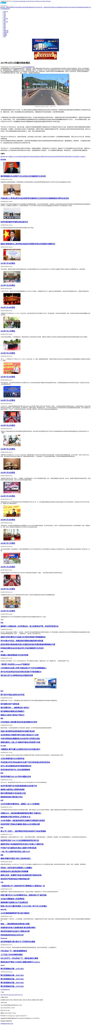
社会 (4, 14)
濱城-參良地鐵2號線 (35, 156)
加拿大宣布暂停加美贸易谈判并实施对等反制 (18, 731)
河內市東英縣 (75, 156)
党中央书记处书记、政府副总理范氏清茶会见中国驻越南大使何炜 (18, 7)
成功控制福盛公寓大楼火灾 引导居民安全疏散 (18, 942)
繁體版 (5, 35)
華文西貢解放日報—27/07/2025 (12, 986)
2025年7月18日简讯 (8, 520)
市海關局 (42, 156)
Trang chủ (5, 11)
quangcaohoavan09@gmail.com (15, 994)
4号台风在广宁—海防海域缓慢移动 (14, 951)
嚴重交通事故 (68, 156)
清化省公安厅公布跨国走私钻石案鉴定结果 (17, 675)
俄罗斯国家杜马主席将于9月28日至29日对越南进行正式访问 (23, 176)
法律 (4, 15)
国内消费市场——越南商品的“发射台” (15, 708)
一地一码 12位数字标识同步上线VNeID (15, 851)
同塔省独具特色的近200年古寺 (12, 935)
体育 (4, 24)
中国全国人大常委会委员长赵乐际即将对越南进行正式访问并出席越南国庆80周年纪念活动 (35, 198)
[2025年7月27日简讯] (11, 327)
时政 (4, 12)
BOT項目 (15, 156)
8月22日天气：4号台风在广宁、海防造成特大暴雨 (19, 958)
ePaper (3, 965)
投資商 (19, 156)
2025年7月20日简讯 (8, 472)
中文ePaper (48, 1)
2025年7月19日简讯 (8, 496)
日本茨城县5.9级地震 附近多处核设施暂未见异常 (19, 722)
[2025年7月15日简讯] (11, 585)
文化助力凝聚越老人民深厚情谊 (12, 899)
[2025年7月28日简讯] (11, 304)
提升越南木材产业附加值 (10, 704)
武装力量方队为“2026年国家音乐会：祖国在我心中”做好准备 (24, 895)
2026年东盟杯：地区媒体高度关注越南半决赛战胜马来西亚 (23, 820)
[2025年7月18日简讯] (11, 516)
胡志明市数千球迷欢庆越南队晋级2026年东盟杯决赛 (20, 824)
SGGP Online (16, 1)
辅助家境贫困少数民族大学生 (12, 797)
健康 (4, 27)
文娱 (4, 29)
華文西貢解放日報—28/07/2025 (12, 983)
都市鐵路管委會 (25, 156)
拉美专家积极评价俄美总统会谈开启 (14, 222)
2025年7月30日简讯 (8, 263)
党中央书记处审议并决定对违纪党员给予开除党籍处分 (21, 672)
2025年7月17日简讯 (8, 543)
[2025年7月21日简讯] (11, 445)
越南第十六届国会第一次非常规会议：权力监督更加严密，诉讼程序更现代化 (30, 626)
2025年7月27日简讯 (8, 331)
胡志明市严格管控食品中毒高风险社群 (15, 879)
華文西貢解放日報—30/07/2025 (12, 975)
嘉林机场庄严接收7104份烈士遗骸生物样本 (20, 962)
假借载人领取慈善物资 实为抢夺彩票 (14, 655)
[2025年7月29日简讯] (11, 282)
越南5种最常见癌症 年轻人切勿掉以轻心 (16, 858)
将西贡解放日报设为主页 (7, 1023)
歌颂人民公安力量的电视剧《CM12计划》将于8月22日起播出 (24, 906)
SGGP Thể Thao (30, 1)
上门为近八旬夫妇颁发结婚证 (12, 954)
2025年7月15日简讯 (8, 589)
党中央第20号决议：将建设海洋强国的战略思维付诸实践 (22, 641)
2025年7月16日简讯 (8, 567)
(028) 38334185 (4, 994)
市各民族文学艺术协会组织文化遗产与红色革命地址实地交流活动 (25, 762)
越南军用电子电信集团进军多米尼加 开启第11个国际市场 (22, 844)
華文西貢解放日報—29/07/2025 (12, 979)
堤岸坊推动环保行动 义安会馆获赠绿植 (15, 770)
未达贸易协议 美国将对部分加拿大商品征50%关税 (20, 735)
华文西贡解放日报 (5, 8)
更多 (2, 619)
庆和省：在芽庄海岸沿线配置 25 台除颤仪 (16, 868)
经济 (4, 17)
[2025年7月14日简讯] (11, 607)
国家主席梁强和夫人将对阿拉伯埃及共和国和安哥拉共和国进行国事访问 (28, 244)
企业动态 (5, 18)
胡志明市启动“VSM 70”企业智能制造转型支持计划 (20, 840)
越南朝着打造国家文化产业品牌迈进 (14, 902)
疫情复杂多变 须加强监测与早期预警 (14, 871)
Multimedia (4, 938)
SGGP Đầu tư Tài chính (39, 1)
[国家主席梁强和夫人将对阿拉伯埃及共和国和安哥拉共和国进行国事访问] (11, 240)
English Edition (22, 1)
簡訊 (6, 156)
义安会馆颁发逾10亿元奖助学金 (12, 758)
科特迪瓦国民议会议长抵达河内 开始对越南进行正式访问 (22, 648)
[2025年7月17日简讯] (11, 540)
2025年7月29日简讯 (8, 285)
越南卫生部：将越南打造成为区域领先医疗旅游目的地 (21, 875)
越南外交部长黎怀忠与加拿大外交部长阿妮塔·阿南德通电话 (23, 637)
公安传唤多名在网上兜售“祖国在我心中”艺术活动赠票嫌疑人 (24, 668)
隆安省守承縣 (55, 156)
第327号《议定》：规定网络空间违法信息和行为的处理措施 (23, 831)
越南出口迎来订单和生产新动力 (12, 715)
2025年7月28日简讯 (8, 307)
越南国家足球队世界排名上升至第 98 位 (15, 817)
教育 (4, 23)
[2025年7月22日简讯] (11, 422)
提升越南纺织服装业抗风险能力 (12, 711)
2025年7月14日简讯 (8, 611)
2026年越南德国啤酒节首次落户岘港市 (15, 913)
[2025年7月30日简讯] (11, 260)
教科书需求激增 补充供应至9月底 (13, 793)
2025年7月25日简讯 (8, 353)
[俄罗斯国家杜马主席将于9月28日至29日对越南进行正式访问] (11, 173)
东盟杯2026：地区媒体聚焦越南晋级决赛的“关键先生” (21, 813)
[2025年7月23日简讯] (11, 397)
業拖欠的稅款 (48, 156)
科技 (4, 26)
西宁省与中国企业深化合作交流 (12, 695)
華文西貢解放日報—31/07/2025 (12, 969)
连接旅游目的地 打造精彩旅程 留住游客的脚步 (18, 927)
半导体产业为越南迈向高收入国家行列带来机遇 (18, 848)
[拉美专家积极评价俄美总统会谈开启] (11, 218)
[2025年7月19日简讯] (11, 492)
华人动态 (5, 21)
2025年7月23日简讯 (8, 400)
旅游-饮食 (5, 32)
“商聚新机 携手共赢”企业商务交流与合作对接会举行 (20, 749)
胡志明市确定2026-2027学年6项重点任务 (16, 776)
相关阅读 (3, 159)
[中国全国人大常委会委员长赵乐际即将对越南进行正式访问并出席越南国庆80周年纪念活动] (11, 195)
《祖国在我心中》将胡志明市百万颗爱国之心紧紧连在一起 (23, 886)
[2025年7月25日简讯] (11, 349)
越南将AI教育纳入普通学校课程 (13, 789)
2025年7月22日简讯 (8, 425)
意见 (4, 36)
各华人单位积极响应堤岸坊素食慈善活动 (16, 766)
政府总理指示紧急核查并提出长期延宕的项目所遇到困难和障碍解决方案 (28, 644)
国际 (4, 20)
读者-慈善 (5, 30)
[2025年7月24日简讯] (11, 373)
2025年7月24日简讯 (8, 377)
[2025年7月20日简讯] (11, 469)
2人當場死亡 (82, 156)
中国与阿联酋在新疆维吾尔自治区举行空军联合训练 (20, 738)
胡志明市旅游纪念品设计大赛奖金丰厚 (15, 931)
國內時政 (3, 156)
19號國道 (10, 156)
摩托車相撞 (62, 156)
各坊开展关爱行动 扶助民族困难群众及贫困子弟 (19, 786)
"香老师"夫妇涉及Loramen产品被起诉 (15, 664)
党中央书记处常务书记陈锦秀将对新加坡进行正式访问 (48, 7)
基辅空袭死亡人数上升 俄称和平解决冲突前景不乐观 (20, 742)
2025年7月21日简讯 (8, 449)
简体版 (5, 33)
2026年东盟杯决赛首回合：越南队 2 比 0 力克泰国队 (20, 804)
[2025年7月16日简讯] (11, 563)
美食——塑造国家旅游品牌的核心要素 (15, 924)
